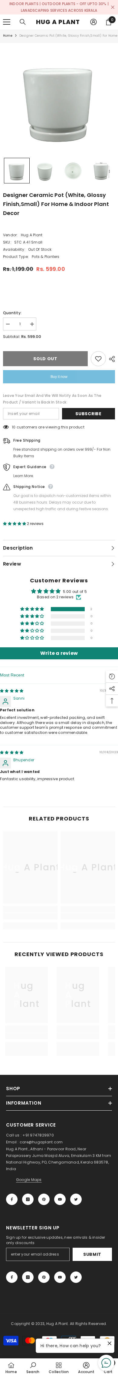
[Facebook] (12, 1199)
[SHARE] (110, 359)
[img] (11, 690)
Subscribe (88, 414)
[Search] (22, 22)
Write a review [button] (59, 653)
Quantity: (12, 312)
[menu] (6, 22)
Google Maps (29, 1179)
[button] (17, 170)
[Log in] (93, 22)
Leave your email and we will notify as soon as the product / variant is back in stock (52, 399)
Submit (92, 1254)
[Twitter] (76, 1199)
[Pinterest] (44, 1199)
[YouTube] (60, 1199)
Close (112, 7)
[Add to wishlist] (98, 358)
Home (7, 35)
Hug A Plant (32, 235)
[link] (30, 916)
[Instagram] (28, 1199)
